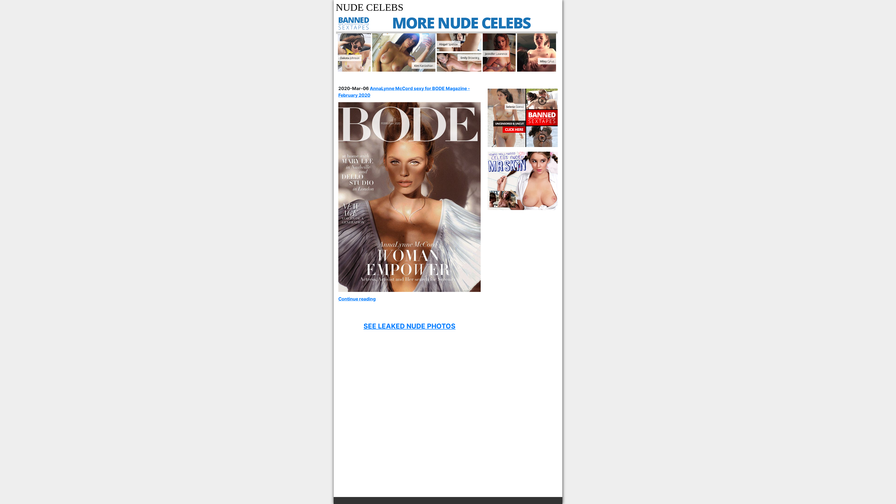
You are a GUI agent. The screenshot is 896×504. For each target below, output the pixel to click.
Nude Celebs (369, 7)
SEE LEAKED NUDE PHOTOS (409, 326)
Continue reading (357, 299)
